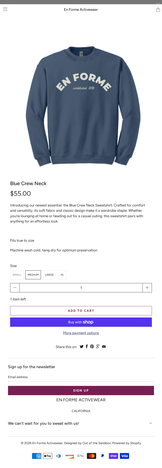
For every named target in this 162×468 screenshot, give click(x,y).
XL (62, 274)
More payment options (81, 333)
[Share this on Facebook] (86, 346)
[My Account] (3, 9)
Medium (33, 274)
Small (16, 274)
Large (49, 274)
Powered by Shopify (126, 443)
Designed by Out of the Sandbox (87, 443)
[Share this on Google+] (98, 346)
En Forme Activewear (81, 9)
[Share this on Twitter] (81, 346)
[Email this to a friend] (103, 346)
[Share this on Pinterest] (91, 346)
